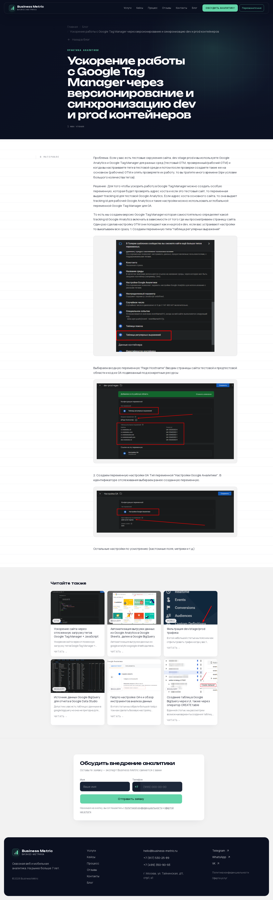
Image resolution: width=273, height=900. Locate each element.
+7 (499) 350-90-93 (156, 865)
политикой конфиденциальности (143, 808)
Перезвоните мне (251, 7)
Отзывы (166, 8)
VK (213, 863)
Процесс (152, 8)
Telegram (218, 850)
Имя (82, 779)
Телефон (137, 779)
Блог (194, 8)
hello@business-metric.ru (160, 851)
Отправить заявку (131, 799)
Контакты (181, 8)
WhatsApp (219, 857)
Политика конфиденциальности (230, 872)
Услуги (128, 8)
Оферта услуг (219, 878)
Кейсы (139, 8)
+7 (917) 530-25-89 (156, 858)
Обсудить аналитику (220, 7)
